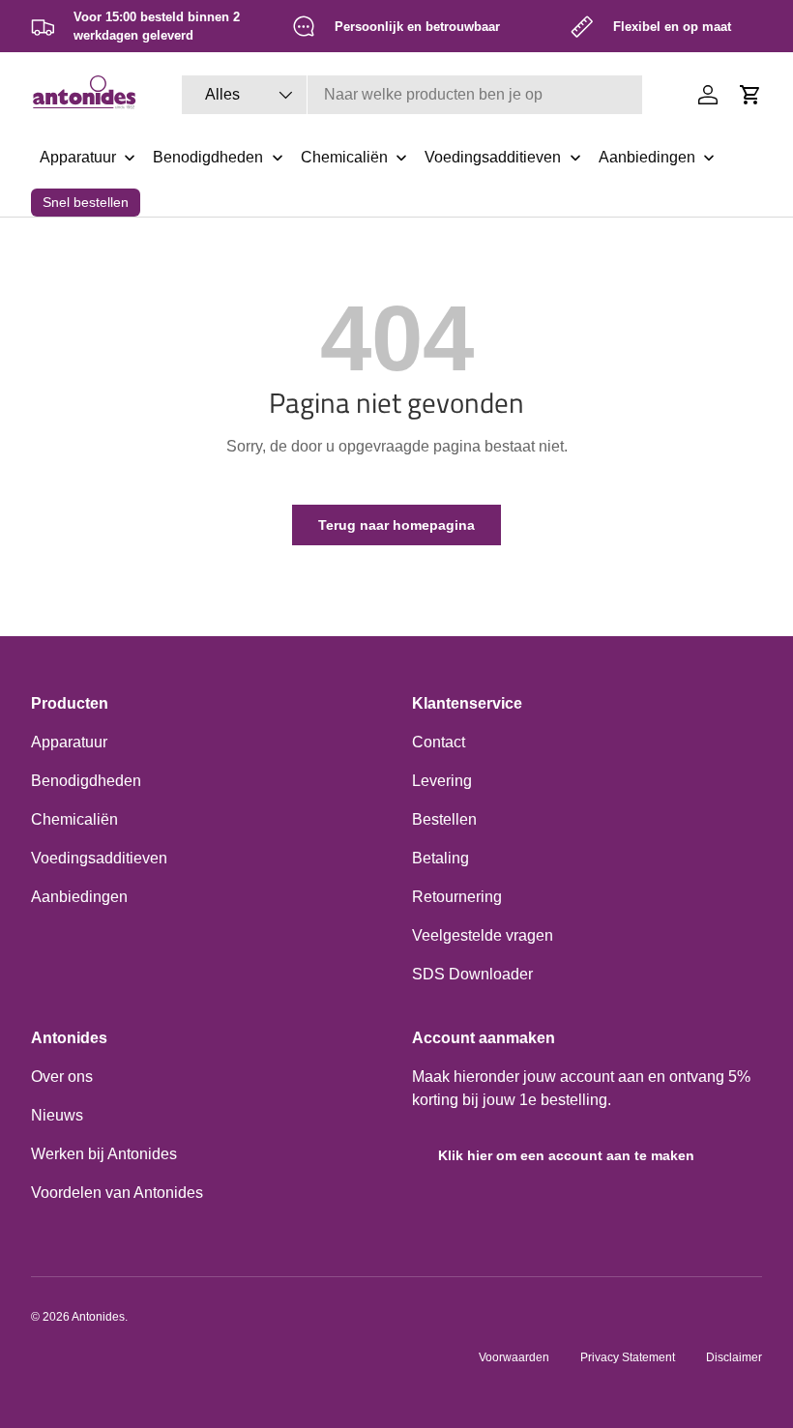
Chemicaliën (74, 819)
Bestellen (444, 819)
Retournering (457, 897)
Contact (438, 742)
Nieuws (57, 1115)
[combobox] (411, 94)
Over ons (62, 1076)
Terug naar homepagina (396, 525)
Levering (442, 780)
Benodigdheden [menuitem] (208, 157)
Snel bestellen (86, 202)
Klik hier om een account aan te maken (566, 1155)
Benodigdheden (86, 780)
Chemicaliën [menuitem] (344, 157)
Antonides (98, 1317)
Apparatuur (69, 742)
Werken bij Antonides (104, 1154)
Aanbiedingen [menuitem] (647, 157)
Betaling (440, 858)
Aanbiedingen (79, 897)
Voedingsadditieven (99, 858)
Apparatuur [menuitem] (78, 157)
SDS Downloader (472, 974)
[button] (750, 94)
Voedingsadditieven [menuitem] (493, 157)
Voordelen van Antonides (117, 1192)
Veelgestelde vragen (482, 935)
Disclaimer (734, 1357)
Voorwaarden (514, 1357)
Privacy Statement (627, 1357)
